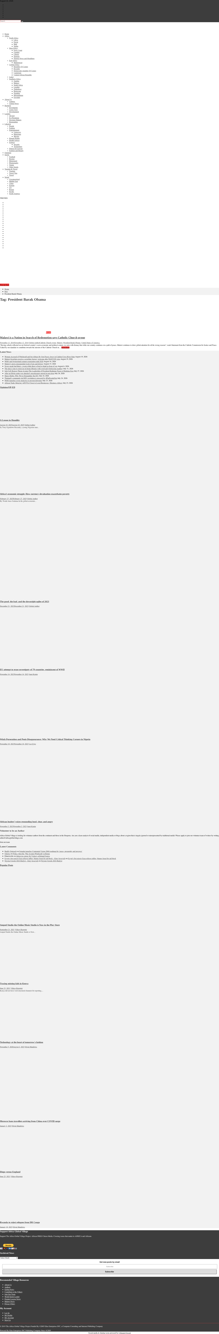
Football (12, 157)
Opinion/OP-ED (7, 387)
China (11, 183)
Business (8, 106)
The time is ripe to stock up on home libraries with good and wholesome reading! (34, 368)
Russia (11, 190)
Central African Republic (23, 75)
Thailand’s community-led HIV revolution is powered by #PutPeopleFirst (31, 378)
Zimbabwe (17, 89)
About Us (8, 99)
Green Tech (13, 110)
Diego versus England (10, 1172)
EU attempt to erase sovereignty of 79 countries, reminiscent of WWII (32, 669)
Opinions (8, 153)
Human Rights (14, 138)
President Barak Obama (71, 342)
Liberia (16, 54)
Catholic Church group (47, 342)
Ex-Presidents (14, 118)
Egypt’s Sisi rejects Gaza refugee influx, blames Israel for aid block (92, 858)
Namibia (17, 93)
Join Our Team (10, 1294)
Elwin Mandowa (31, 1047)
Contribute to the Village (13, 1292)
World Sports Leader (12, 1296)
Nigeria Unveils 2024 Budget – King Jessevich (21, 861)
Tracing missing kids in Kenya (14, 983)
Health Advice (14, 140)
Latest (11, 77)
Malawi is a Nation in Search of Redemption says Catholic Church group (42, 337)
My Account (9, 1317)
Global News (14, 104)
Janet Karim (33, 674)
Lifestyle (8, 13)
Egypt (16, 42)
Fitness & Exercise (16, 149)
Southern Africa (11, 17)
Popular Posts (6, 865)
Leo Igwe (32, 744)
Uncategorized (14, 179)
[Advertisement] (109, 266)
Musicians (17, 134)
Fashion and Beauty (16, 151)
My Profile (8, 1315)
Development (14, 112)
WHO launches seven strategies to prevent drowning (23, 380)
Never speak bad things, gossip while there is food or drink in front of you (31, 366)
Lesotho (17, 87)
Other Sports (13, 167)
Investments (13, 108)
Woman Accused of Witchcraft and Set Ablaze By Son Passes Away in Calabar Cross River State (40, 356)
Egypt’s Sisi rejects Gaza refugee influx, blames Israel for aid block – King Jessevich (35, 858)
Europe (11, 185)
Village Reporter (21, 929)
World (7, 5)
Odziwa (7, 853)
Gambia (16, 52)
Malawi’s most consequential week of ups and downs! (24, 364)
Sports (7, 155)
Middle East (13, 181)
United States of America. (90, 342)
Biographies (13, 122)
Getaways (17, 132)
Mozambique (18, 95)
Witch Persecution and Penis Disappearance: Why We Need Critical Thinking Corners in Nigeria (45, 739)
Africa (7, 36)
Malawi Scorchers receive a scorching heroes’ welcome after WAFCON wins (32, 359)
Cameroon (17, 73)
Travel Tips (13, 173)
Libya (16, 40)
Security (17, 145)
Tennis (11, 165)
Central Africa (10, 7)
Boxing (11, 159)
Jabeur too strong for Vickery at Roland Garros (33, 856)
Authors (12, 102)
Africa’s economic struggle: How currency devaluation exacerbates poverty (35, 494)
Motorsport (13, 161)
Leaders (8, 11)
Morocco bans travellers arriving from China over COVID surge (30, 1121)
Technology (18, 147)
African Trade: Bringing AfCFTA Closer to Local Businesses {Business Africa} (34, 383)
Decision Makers (15, 120)
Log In (7, 1313)
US (10, 188)
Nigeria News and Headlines (24, 58)
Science (12, 142)
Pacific (11, 192)
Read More (65, 347)
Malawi (16, 83)
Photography (13, 163)
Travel (11, 175)
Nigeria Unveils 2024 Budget (51, 861)
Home (7, 34)
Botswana (17, 91)
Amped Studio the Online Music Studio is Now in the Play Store (30, 925)
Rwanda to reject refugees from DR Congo (20, 1222)
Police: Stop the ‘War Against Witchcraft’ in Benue (31, 853)
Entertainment (14, 130)
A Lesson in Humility (10, 420)
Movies (16, 136)
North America (14, 194)
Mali (15, 44)
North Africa (9, 15)
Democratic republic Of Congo (25, 71)
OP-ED (12, 116)
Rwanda (17, 69)
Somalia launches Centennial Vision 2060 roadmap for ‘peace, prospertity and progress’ (50, 851)
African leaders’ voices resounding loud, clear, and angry (26, 821)
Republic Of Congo (21, 67)
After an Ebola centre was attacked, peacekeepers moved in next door (29, 373)
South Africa (18, 85)
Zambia (16, 81)
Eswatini (17, 97)
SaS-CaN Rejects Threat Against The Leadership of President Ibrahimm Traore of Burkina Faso (39, 371)
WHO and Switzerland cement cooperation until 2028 (24, 361)
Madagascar (18, 63)
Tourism (12, 171)
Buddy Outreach (11, 851)
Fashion (12, 128)
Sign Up (8, 1320)
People (11, 126)
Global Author (34, 342)
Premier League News (13, 1299)
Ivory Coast (18, 50)
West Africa (13, 48)
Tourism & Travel (11, 169)
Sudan (16, 46)
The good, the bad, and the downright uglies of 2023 (24, 601)
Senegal (16, 56)
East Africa (9, 9)
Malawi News (10, 1301)
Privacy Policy (10, 1304)
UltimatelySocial (125, 1333)
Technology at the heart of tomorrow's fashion (21, 1042)
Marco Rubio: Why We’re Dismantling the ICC (22, 376)
